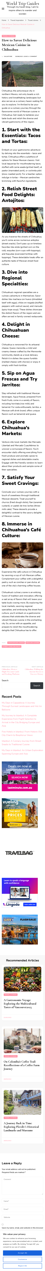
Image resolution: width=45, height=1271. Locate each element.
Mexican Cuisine (32, 643)
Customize (22, 1259)
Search (5, 680)
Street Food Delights (12, 646)
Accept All (22, 1253)
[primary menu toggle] (3, 9)
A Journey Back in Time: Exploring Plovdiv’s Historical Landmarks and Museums (21, 1127)
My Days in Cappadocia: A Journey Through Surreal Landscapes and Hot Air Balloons (22, 706)
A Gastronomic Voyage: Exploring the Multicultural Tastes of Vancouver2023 (20, 1003)
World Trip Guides (22, 3)
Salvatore (8, 56)
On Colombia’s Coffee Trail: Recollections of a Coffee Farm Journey (21, 1065)
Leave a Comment (30, 57)
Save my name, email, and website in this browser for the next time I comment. (22, 1229)
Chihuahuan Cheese (16, 643)
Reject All (22, 1266)
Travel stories (9, 36)
